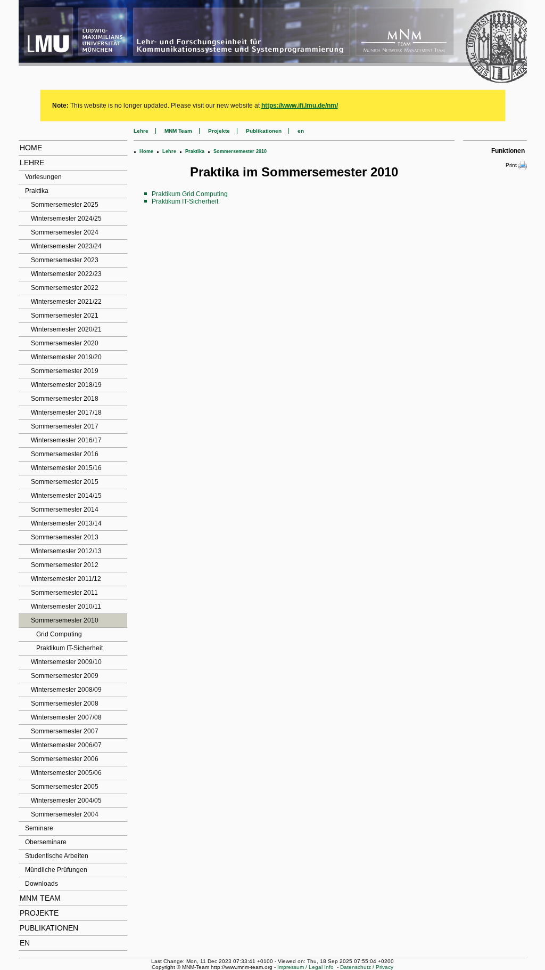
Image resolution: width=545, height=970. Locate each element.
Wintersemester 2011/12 (66, 579)
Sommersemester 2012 (64, 565)
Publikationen (49, 928)
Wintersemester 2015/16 (66, 468)
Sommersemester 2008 (64, 703)
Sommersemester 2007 (64, 731)
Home (31, 147)
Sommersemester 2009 (64, 676)
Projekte (39, 913)
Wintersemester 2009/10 (66, 662)
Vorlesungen (43, 177)
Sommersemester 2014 (64, 509)
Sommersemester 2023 (64, 260)
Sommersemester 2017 (64, 426)
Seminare (39, 828)
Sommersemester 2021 (64, 315)
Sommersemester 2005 (64, 786)
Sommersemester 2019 (64, 371)
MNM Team (40, 898)
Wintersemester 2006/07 (66, 745)
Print (511, 165)
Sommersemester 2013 (64, 537)
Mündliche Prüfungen (56, 870)
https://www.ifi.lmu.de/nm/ (299, 105)
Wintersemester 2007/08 (66, 717)
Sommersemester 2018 (64, 398)
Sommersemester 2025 (64, 204)
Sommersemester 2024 (64, 232)
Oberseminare (46, 842)
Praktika (36, 191)
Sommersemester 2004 (64, 814)
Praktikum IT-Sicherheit (69, 648)
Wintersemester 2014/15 (66, 495)
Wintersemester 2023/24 (66, 246)
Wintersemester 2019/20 (66, 357)
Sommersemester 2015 (64, 482)
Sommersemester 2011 (64, 592)
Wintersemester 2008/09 (66, 689)
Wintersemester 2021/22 (66, 301)
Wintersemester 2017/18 (66, 412)
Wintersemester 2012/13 (66, 551)
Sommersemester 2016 (64, 454)
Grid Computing (59, 634)
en (25, 943)
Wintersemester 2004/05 (66, 800)
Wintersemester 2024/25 (66, 218)
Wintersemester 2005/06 (66, 773)
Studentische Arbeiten (56, 856)
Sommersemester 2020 (64, 343)
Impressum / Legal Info (305, 967)
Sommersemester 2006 (64, 759)
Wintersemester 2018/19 (66, 385)
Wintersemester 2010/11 (66, 606)
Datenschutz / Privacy (366, 967)
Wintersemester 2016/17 (66, 440)
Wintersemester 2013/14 (66, 523)
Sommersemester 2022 (64, 288)
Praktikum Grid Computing (190, 194)
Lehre (32, 162)
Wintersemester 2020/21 (66, 329)
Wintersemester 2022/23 (66, 274)
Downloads (41, 883)
